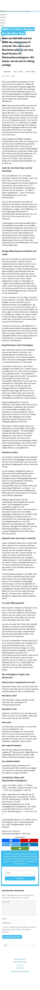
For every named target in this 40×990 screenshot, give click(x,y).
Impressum (20, 965)
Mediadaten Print (20, 959)
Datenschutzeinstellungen (20, 971)
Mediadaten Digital (20, 962)
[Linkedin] (29, 844)
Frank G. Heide (30, 72)
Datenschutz (20, 968)
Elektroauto (7, 72)
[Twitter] (11, 844)
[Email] (20, 848)
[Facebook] (11, 840)
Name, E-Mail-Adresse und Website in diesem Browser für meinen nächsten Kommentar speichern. (19, 929)
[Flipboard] (29, 840)
